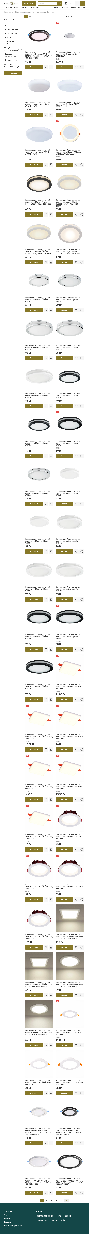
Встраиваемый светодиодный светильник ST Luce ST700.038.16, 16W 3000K (39, 737)
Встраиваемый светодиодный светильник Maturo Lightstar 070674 (68, 589)
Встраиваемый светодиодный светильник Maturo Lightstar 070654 (37, 541)
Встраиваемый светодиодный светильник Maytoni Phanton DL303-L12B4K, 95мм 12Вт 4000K (38, 202)
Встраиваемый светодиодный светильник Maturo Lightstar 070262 (68, 300)
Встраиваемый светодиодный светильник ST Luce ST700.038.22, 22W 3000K (69, 737)
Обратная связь (10, 1215)
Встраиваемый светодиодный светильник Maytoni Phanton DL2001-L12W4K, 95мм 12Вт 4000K (68, 203)
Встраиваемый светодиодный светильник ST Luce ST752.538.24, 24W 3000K (69, 887)
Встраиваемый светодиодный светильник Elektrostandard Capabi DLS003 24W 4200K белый (69, 937)
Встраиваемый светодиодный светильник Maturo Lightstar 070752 (68, 395)
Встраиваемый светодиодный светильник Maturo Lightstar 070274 (68, 347)
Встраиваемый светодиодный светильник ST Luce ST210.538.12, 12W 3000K (69, 1083)
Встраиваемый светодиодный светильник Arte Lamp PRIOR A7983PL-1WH (37, 152)
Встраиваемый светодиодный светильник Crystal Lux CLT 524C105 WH (68, 54)
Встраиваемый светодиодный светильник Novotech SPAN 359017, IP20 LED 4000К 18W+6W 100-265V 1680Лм (69, 1181)
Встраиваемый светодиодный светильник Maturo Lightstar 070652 (68, 493)
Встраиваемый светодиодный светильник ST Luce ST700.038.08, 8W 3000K (69, 687)
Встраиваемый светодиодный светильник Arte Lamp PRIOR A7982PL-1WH (68, 104)
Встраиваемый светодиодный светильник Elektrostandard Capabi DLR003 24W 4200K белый (69, 985)
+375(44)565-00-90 (78, 8)
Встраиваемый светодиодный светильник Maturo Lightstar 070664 (37, 589)
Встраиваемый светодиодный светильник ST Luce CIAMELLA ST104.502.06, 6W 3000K (68, 152)
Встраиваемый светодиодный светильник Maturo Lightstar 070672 (37, 395)
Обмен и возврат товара (13, 1226)
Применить (13, 73)
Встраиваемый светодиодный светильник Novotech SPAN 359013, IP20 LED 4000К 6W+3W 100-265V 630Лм (69, 1131)
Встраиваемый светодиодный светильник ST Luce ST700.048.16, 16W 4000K (69, 787)
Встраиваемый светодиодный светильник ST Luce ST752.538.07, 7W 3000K (69, 837)
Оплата (16, 8)
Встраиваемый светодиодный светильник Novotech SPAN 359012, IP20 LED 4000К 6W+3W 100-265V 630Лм (38, 1131)
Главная (7, 12)
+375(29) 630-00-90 (44, 1216)
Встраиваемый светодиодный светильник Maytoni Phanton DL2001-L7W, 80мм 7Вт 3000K (68, 252)
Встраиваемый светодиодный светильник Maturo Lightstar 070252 (37, 300)
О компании (34, 8)
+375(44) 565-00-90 (65, 1216)
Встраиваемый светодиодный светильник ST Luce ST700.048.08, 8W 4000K (39, 787)
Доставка (8, 8)
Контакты (24, 8)
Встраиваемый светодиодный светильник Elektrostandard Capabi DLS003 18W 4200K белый (39, 985)
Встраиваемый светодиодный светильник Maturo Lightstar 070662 (68, 541)
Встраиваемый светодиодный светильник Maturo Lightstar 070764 (37, 637)
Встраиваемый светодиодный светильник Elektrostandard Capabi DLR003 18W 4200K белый (39, 1032)
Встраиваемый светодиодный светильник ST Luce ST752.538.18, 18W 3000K (39, 887)
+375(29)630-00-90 (61, 8)
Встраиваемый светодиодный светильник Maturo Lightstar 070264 (37, 493)
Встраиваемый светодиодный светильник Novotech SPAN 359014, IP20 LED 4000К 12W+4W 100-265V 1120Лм (38, 1181)
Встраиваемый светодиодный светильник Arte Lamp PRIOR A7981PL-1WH (37, 104)
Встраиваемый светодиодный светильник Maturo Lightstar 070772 (68, 637)
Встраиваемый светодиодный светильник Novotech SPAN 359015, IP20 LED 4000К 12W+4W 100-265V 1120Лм (38, 55)
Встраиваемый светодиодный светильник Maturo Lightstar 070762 (68, 443)
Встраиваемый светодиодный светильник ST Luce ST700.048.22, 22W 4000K (39, 837)
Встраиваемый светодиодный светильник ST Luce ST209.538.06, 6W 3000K (69, 1032)
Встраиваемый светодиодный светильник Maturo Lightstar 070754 (37, 443)
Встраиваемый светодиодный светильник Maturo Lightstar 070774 (37, 687)
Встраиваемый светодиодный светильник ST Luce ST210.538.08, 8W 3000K (39, 1083)
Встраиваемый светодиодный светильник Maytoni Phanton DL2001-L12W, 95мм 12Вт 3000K (38, 252)
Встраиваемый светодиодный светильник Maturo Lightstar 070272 (37, 347)
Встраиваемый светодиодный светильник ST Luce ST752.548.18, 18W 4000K (39, 937)
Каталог (30, 3)
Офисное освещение (23, 12)
